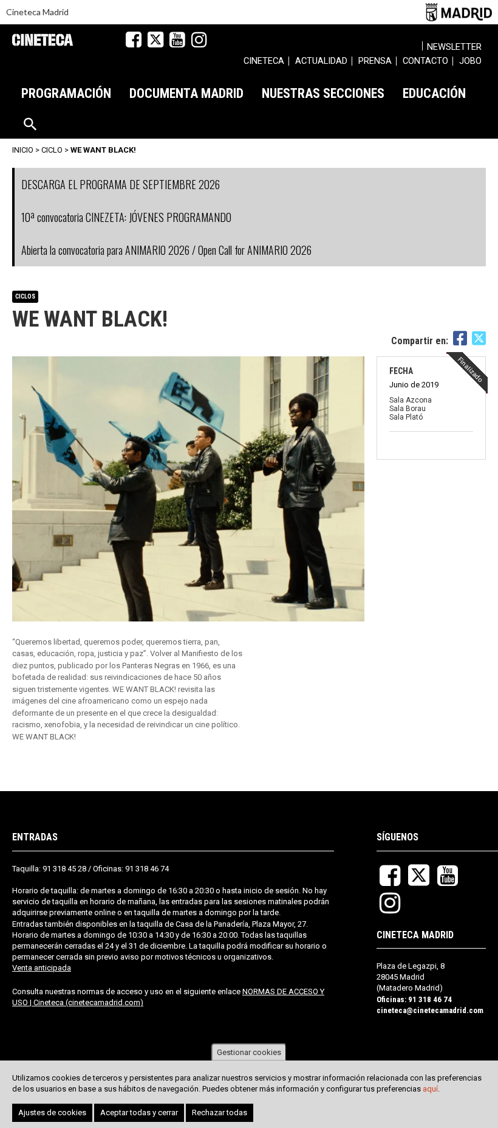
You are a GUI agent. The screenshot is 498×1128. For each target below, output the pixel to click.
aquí (430, 1088)
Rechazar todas (219, 1112)
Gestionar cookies (249, 1052)
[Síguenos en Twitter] (155, 39)
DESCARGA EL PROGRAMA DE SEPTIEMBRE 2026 (120, 184)
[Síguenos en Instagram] (199, 39)
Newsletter (454, 46)
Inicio (22, 149)
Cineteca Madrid (37, 11)
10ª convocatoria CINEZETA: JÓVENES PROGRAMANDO (126, 217)
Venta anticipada (41, 967)
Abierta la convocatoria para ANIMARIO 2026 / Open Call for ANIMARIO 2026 (166, 250)
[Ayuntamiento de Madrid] (459, 12)
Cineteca (42, 39)
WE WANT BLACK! (103, 149)
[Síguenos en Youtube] (177, 39)
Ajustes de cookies (52, 1112)
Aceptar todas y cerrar (139, 1112)
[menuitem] (264, 63)
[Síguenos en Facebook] (134, 39)
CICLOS (25, 296)
